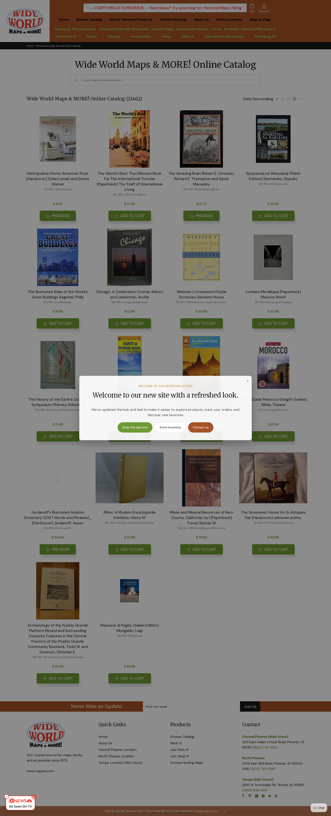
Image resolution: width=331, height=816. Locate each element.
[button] (20, 803)
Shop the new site (135, 427)
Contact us (201, 427)
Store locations (170, 427)
